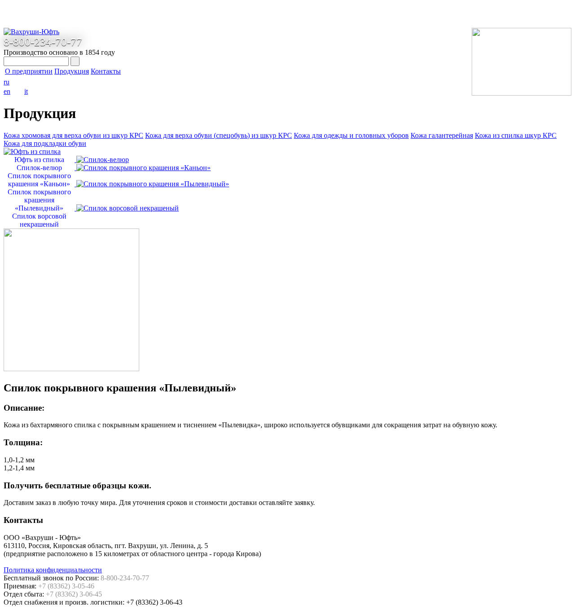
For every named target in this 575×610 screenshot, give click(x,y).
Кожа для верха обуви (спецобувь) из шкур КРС (218, 135)
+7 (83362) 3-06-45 (74, 594)
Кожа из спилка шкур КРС (516, 135)
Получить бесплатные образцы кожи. (77, 485)
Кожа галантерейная (442, 135)
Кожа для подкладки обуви (45, 143)
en (7, 91)
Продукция (71, 71)
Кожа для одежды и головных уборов (351, 135)
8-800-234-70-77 (43, 42)
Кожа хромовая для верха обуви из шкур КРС (73, 135)
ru (6, 82)
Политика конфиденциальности (53, 570)
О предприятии (29, 71)
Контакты (106, 71)
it (26, 91)
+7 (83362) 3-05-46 (66, 586)
